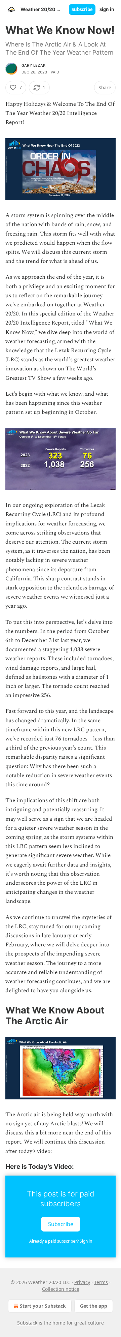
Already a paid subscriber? (60, 1241)
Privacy (82, 1282)
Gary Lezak (33, 65)
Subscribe (82, 9)
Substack (27, 1322)
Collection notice (60, 1289)
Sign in (106, 9)
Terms (101, 1282)
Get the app (93, 1306)
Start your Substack (43, 1306)
